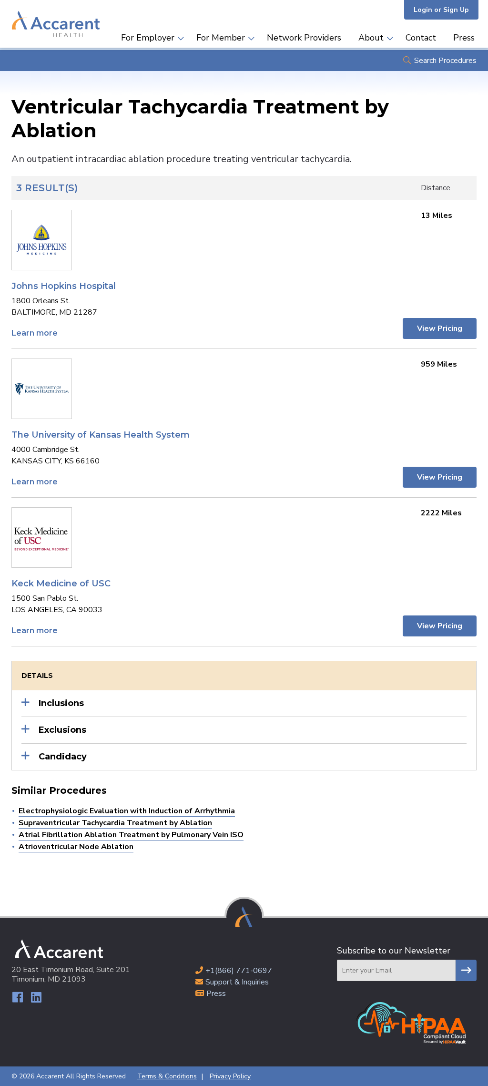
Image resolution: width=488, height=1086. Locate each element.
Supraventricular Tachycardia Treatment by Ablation (115, 823)
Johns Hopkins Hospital (63, 286)
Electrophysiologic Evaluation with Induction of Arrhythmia (127, 811)
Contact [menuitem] (421, 37)
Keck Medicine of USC (61, 583)
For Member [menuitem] (220, 37)
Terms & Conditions (167, 1076)
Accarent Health (55, 23)
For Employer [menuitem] (147, 37)
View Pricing (439, 328)
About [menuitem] (371, 37)
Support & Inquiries (237, 982)
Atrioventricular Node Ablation (76, 846)
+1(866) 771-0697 (238, 970)
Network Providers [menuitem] (304, 37)
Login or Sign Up (441, 9)
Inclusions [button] (61, 703)
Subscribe (466, 970)
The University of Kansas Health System (100, 435)
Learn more (34, 333)
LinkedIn (36, 997)
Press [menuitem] (464, 37)
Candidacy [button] (63, 756)
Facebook (17, 997)
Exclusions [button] (62, 730)
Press (216, 993)
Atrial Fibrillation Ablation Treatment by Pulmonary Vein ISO (131, 835)
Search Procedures (445, 60)
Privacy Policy (230, 1076)
